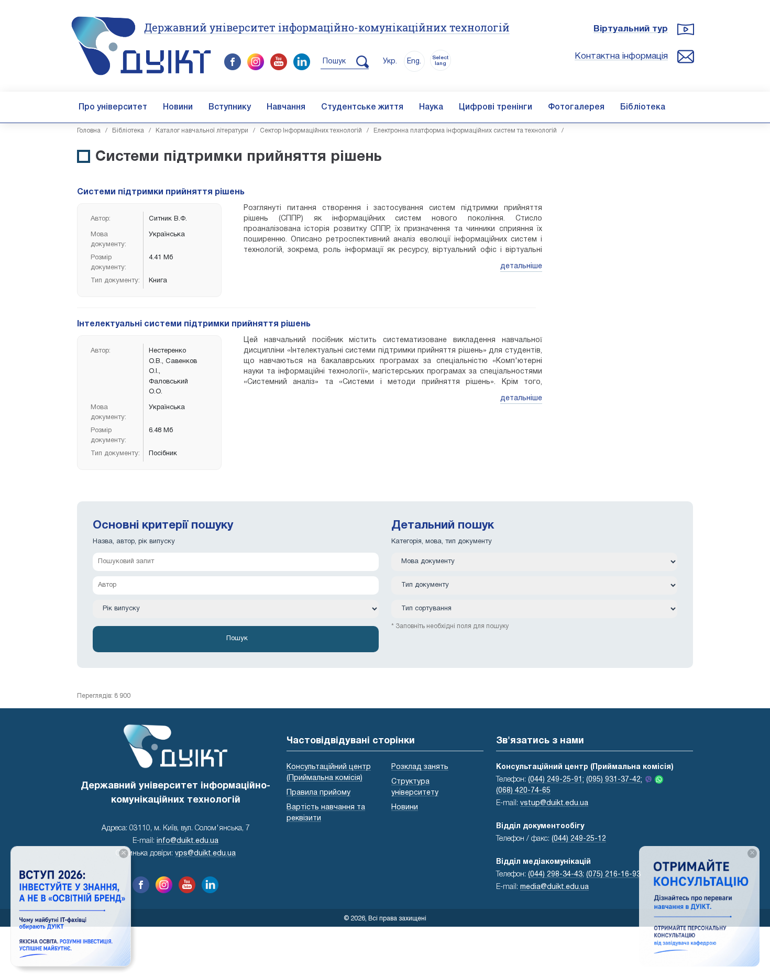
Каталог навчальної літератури (202, 131)
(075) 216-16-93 (613, 874)
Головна (89, 131)
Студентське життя (362, 107)
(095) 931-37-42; (614, 779)
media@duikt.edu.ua (554, 887)
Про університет (113, 107)
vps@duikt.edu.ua (205, 853)
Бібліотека (642, 107)
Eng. (414, 61)
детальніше (521, 266)
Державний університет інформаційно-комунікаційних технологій (327, 27)
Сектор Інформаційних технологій (311, 131)
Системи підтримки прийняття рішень (161, 192)
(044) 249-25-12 (579, 839)
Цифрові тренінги (495, 107)
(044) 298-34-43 (555, 874)
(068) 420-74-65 (523, 790)
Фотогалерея (576, 107)
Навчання (286, 107)
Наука (431, 107)
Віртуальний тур (630, 29)
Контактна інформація (621, 56)
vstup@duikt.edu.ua (554, 803)
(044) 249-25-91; (556, 779)
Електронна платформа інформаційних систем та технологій (465, 131)
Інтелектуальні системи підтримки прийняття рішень (194, 324)
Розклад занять (419, 767)
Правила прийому (318, 792)
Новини (178, 107)
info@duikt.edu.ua (187, 841)
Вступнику (229, 107)
